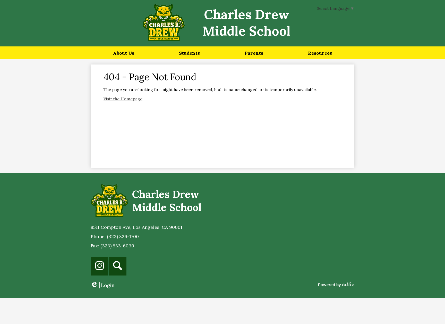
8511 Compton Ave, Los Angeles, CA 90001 (136, 227)
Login (103, 285)
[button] (123, 52)
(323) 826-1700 (123, 236)
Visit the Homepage (123, 98)
